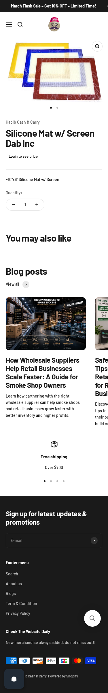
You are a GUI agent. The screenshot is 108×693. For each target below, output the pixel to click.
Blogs (11, 593)
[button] (92, 618)
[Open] (14, 679)
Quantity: (14, 192)
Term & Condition (21, 603)
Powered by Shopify (63, 676)
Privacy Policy (18, 613)
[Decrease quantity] (13, 204)
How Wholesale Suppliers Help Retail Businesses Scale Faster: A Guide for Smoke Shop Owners (42, 372)
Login (13, 156)
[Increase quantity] (37, 204)
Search (12, 573)
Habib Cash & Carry (23, 122)
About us (14, 583)
